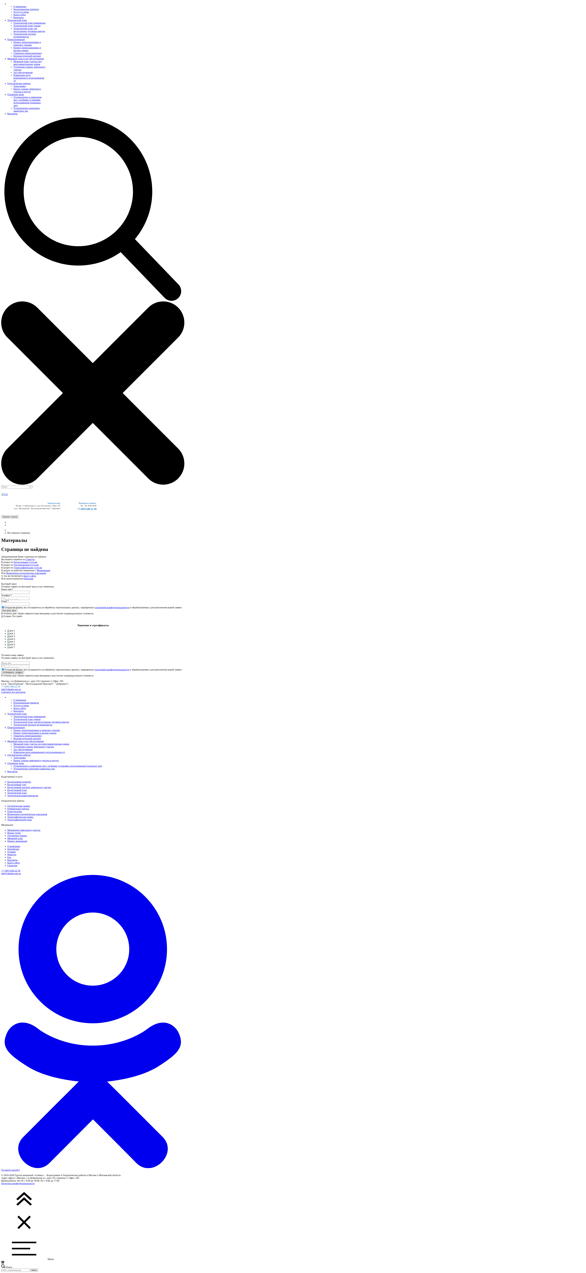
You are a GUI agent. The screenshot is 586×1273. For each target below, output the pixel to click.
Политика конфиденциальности (18, 1183)
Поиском (28, 578)
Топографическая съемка (20, 817)
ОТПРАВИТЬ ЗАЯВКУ (12, 673)
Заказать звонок (9, 517)
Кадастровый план (17, 790)
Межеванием (43, 570)
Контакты (12, 860)
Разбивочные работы (18, 808)
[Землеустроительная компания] (5, 494)
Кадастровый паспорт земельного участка (29, 787)
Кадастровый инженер (19, 782)
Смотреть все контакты (13, 692)
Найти (34, 1270)
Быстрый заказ (9, 610)
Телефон (6, 595)
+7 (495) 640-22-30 (86, 509)
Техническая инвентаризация (22, 795)
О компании (13, 846)
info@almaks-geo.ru (11, 689)
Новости (11, 854)
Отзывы (11, 851)
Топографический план (19, 819)
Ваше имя (7, 589)
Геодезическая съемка (18, 806)
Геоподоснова (14, 811)
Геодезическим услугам (26, 565)
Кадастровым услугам (25, 562)
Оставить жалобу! (10, 1170)
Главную (30, 559)
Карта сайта (13, 862)
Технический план (17, 793)
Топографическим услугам (28, 567)
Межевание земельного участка (23, 830)
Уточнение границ (17, 835)
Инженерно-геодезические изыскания (26, 573)
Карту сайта (30, 576)
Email (5, 601)
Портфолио (13, 849)
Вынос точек (14, 833)
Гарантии (12, 865)
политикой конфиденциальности (112, 607)
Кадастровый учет (16, 784)
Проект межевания (17, 841)
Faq (9, 857)
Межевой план (15, 838)
